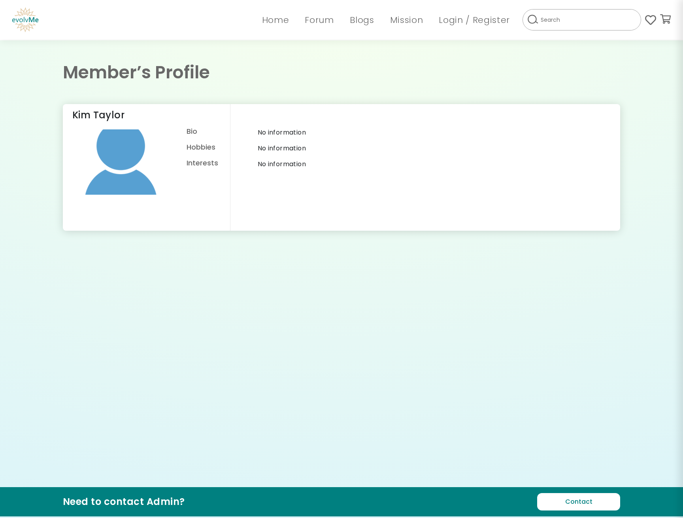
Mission (406, 20)
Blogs (362, 20)
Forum (319, 20)
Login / (455, 20)
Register (491, 20)
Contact (578, 501)
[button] (665, 20)
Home (275, 20)
